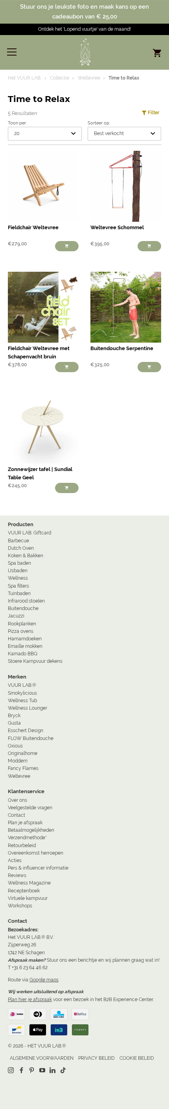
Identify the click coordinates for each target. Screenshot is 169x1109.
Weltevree (89, 78)
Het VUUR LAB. (24, 78)
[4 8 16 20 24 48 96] (45, 134)
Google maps (44, 980)
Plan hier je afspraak (30, 999)
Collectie (59, 78)
